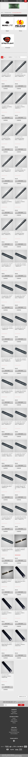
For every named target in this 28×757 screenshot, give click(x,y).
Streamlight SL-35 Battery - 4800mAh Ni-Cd (6, 582)
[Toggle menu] (2, 2)
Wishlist (14, 718)
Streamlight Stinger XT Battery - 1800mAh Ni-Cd (20, 266)
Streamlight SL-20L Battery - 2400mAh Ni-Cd (20, 107)
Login (17, 0)
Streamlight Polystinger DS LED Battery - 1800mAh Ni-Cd (20, 519)
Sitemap (14, 722)
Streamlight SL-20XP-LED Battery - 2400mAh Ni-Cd (6, 76)
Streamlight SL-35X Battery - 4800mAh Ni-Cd (20, 550)
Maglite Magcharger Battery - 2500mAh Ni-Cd (20, 582)
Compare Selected (22, 696)
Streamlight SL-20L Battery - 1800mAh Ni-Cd (20, 202)
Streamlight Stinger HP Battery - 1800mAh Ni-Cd (20, 360)
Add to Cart (7, 117)
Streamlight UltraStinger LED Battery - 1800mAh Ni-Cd (20, 171)
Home (2, 12)
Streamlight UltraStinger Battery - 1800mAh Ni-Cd (6, 234)
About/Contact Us (14, 729)
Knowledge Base (14, 730)
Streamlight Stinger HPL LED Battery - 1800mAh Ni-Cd (20, 329)
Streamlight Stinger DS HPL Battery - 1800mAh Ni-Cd (20, 424)
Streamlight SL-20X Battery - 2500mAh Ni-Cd (7, 613)
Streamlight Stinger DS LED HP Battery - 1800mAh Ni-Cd (7, 392)
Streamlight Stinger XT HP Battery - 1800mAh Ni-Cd (6, 266)
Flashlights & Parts (8, 12)
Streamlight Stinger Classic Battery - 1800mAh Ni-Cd (20, 455)
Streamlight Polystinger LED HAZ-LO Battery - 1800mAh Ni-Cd (20, 487)
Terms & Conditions (14, 733)
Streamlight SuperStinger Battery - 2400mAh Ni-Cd (19, 139)
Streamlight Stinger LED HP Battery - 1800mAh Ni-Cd (6, 297)
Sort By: (10, 57)
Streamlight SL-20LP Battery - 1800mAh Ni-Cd (7, 202)
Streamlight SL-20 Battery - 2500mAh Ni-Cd (20, 613)
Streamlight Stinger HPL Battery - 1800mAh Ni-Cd (6, 360)
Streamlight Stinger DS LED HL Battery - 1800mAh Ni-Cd (20, 392)
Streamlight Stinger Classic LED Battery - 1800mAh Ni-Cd (7, 455)
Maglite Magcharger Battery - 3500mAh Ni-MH (7, 645)
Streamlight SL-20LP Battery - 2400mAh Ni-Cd (7, 107)
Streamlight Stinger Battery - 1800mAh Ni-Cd (7, 487)
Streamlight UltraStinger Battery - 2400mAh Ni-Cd (6, 139)
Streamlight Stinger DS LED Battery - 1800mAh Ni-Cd (6, 424)
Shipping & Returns (14, 721)
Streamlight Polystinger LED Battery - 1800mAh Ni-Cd (7, 519)
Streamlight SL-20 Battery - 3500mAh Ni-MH (6, 677)
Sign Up (21, 0)
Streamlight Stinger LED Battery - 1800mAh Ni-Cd (7, 329)
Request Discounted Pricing (14, 732)
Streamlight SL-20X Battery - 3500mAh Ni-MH (20, 645)
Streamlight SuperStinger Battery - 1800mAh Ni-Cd (19, 234)
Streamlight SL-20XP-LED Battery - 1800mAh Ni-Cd (6, 171)
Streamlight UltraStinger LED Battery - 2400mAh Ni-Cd (20, 76)
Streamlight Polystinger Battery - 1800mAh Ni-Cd (7, 550)
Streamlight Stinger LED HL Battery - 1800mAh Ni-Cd (20, 297)
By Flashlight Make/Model (16, 12)
